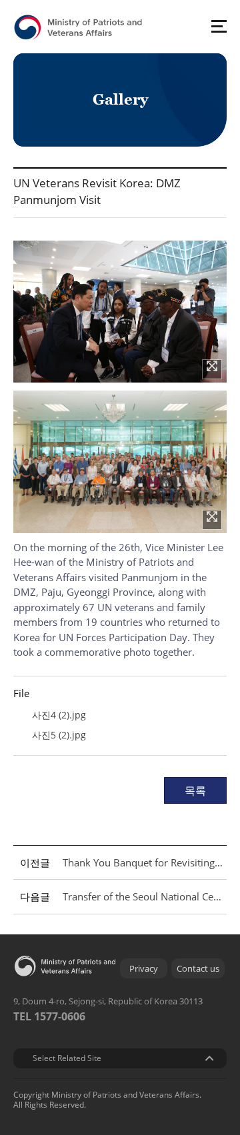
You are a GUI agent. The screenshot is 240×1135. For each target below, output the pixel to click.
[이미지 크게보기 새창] (212, 369)
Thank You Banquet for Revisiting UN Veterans (143, 862)
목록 (195, 790)
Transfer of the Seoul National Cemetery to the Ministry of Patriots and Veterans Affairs (143, 896)
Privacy (143, 968)
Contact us (198, 968)
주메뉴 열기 (218, 26)
